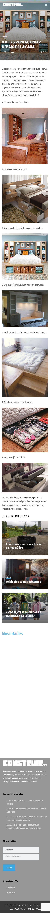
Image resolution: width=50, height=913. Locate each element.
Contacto (11, 887)
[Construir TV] (15, 4)
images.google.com (31, 497)
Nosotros (11, 892)
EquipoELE (35, 909)
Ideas (4, 36)
